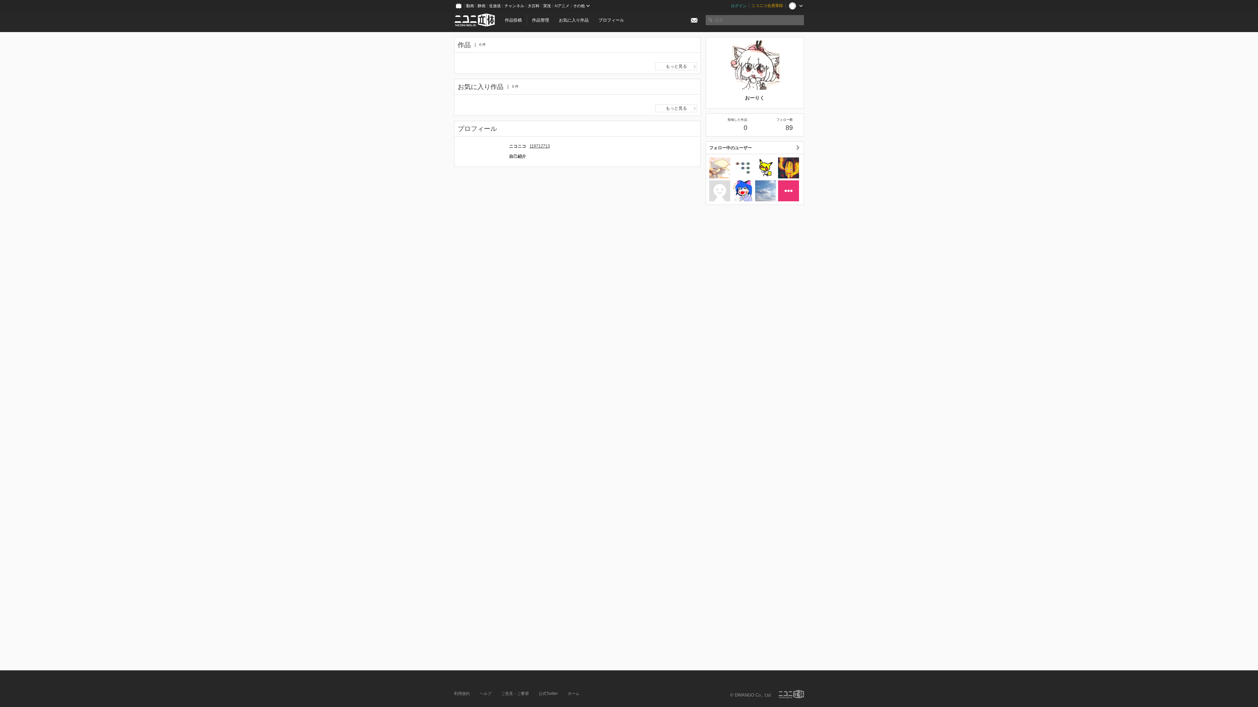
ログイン (739, 6)
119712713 (539, 146)
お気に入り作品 (574, 20)
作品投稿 (513, 20)
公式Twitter (548, 693)
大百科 (534, 6)
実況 (547, 6)
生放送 (495, 6)
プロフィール (611, 20)
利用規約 (462, 693)
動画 (470, 6)
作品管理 (540, 20)
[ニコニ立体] (791, 694)
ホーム (574, 693)
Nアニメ (562, 6)
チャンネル (514, 6)
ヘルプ (485, 693)
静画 (482, 6)
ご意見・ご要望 (515, 693)
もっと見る (676, 66)
